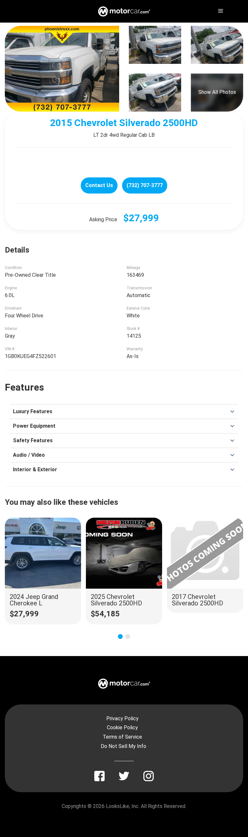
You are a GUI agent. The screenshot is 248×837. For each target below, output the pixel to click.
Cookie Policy (122, 727)
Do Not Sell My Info (123, 746)
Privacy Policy (122, 718)
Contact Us (99, 185)
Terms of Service (122, 737)
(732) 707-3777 (145, 185)
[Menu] (220, 9)
